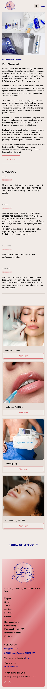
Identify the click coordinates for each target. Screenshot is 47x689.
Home (6, 602)
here (27, 658)
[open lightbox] (13, 22)
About (7, 606)
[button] (36, 6)
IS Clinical (8, 636)
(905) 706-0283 (11, 666)
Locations (8, 613)
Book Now (11, 159)
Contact (7, 616)
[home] (10, 6)
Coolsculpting (10, 626)
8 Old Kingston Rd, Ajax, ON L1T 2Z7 (19, 653)
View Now (23, 356)
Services (7, 609)
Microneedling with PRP (14, 629)
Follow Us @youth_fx (23, 544)
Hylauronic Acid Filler (13, 633)
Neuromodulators (11, 622)
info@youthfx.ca (11, 648)
